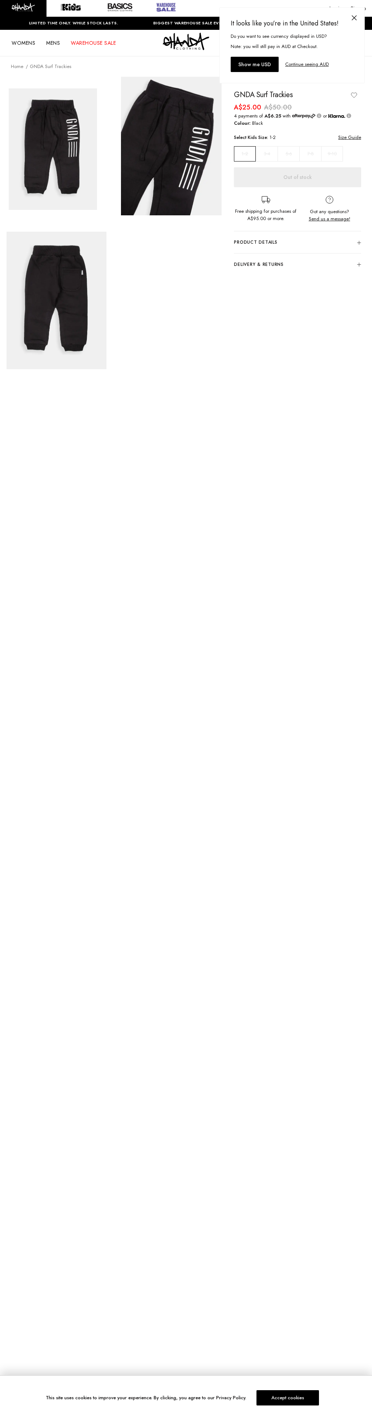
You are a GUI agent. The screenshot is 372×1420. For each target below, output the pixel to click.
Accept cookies (287, 1397)
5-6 (289, 153)
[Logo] (186, 48)
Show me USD (254, 64)
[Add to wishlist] (354, 95)
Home (17, 66)
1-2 (245, 154)
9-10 (332, 153)
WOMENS (23, 43)
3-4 (267, 153)
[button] (23, 8)
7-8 (310, 153)
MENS (53, 43)
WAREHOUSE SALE (93, 43)
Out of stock (297, 177)
